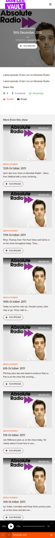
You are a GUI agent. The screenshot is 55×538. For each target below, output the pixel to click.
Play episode (29, 46)
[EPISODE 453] (27, 409)
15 (3, 526)
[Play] (11, 526)
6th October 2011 (14, 368)
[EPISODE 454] (27, 342)
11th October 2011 (14, 235)
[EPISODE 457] (27, 142)
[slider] (34, 526)
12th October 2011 (14, 168)
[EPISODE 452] (27, 476)
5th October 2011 (14, 435)
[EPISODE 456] (27, 209)
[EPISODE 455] (27, 276)
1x (48, 526)
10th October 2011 (14, 302)
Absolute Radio (27, 28)
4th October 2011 (14, 502)
